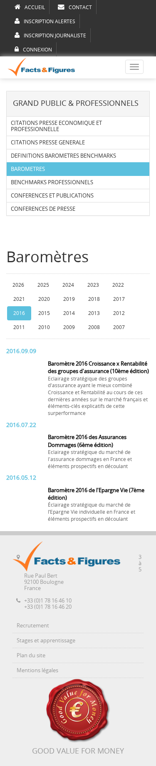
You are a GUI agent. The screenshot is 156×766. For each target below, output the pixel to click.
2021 (19, 299)
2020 (44, 299)
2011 (19, 327)
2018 (94, 299)
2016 (19, 313)
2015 (44, 313)
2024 (68, 285)
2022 (118, 285)
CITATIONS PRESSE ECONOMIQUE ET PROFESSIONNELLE (56, 126)
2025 (43, 285)
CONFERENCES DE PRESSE (43, 209)
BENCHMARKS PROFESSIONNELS (52, 182)
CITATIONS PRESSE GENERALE (48, 142)
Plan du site (31, 655)
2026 (18, 285)
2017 (119, 299)
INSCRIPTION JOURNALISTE (55, 36)
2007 (119, 327)
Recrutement (33, 625)
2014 (69, 313)
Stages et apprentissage (46, 640)
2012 (119, 313)
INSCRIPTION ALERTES (49, 21)
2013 (94, 313)
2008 (94, 327)
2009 (69, 327)
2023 (93, 285)
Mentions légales (37, 670)
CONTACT (80, 7)
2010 (44, 327)
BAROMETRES (28, 169)
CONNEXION (37, 50)
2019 (69, 299)
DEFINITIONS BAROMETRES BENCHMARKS (63, 156)
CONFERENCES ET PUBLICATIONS (52, 196)
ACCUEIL (35, 7)
